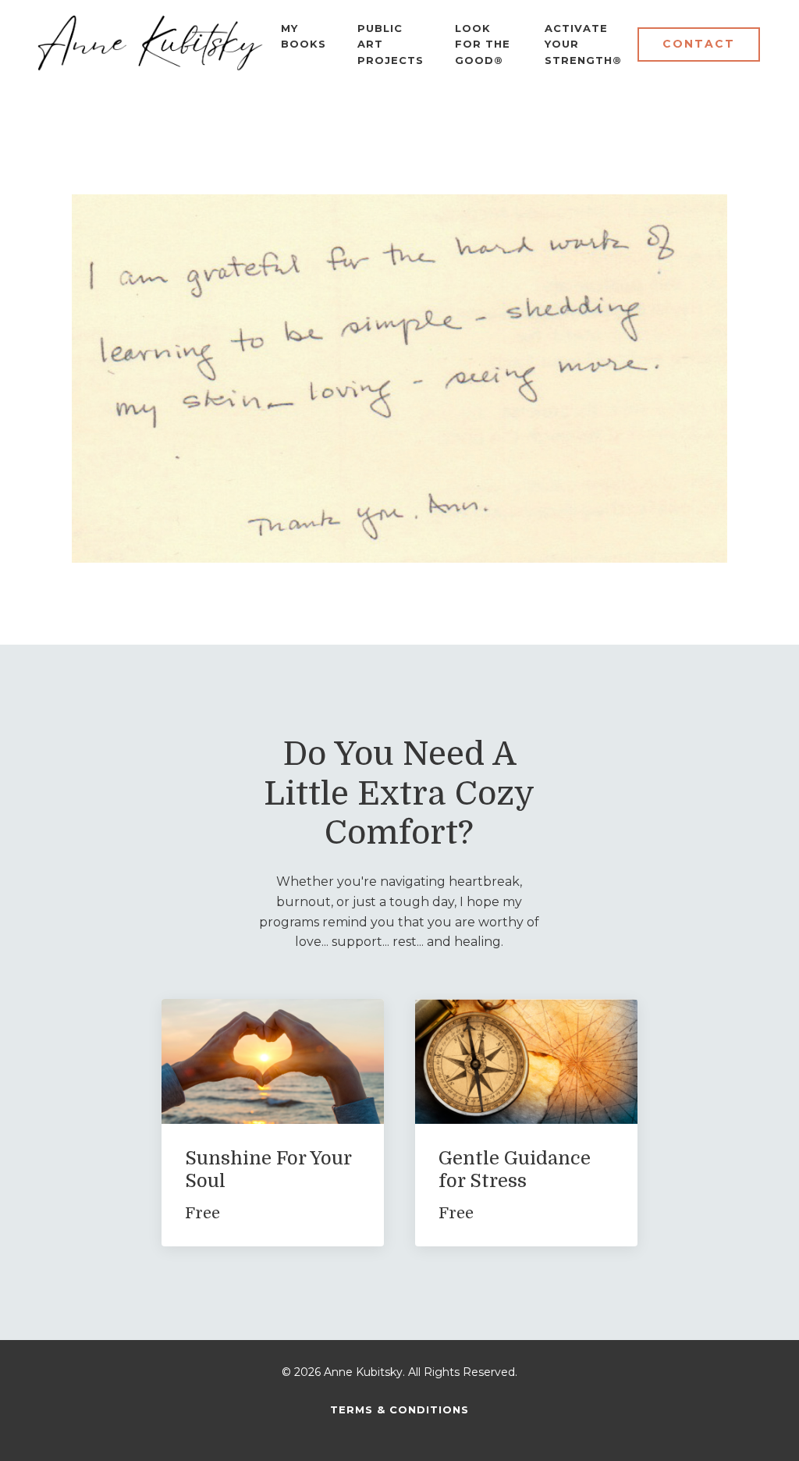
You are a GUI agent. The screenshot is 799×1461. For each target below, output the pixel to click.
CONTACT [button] (698, 44)
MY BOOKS (303, 36)
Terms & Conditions (399, 1409)
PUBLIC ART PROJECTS (390, 44)
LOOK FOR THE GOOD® (482, 44)
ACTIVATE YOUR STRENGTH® (583, 44)
